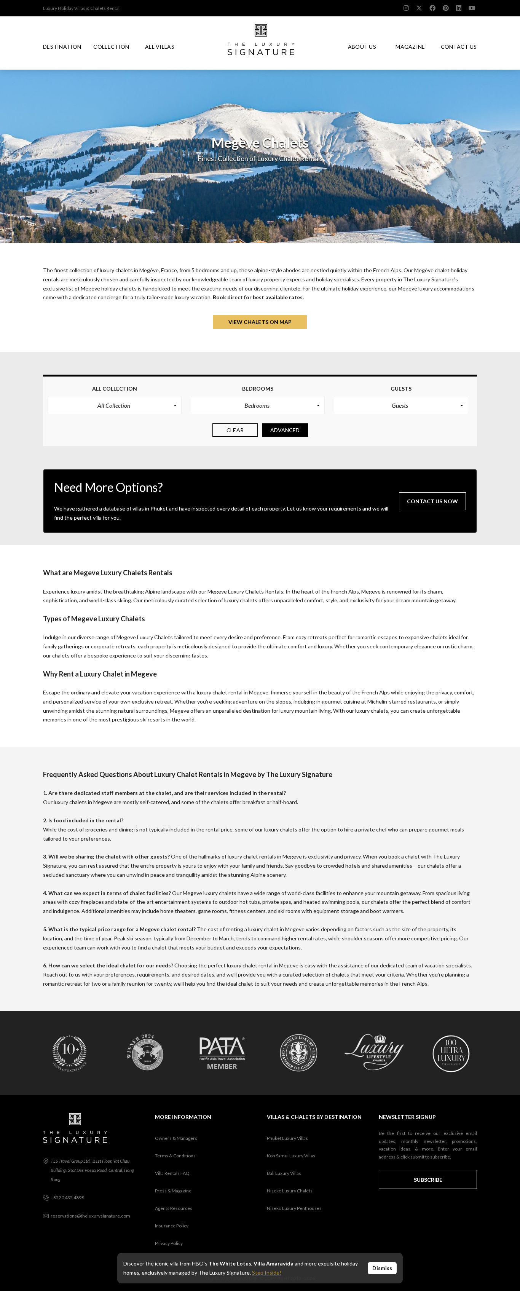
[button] (115, 405)
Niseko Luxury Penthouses (294, 1208)
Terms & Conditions (175, 1156)
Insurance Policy (171, 1226)
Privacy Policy (169, 1243)
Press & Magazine (173, 1191)
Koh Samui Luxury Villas (291, 1156)
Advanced (285, 430)
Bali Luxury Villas (284, 1173)
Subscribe (428, 1179)
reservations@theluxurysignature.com (90, 1216)
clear (235, 430)
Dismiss (382, 1268)
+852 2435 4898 (67, 1197)
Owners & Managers (176, 1138)
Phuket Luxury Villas (287, 1138)
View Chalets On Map (260, 322)
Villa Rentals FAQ (172, 1173)
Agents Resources (173, 1208)
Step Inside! (266, 1272)
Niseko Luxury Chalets (290, 1191)
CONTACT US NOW (432, 501)
